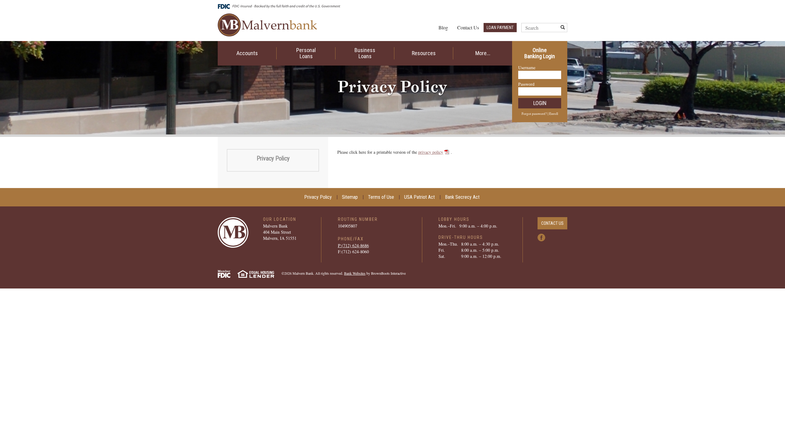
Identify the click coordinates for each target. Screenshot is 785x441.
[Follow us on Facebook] (541, 236)
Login (539, 103)
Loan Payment (500, 27)
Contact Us (468, 27)
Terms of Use (381, 197)
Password (526, 84)
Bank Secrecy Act (462, 197)
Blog (443, 27)
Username (526, 67)
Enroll (553, 113)
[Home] (267, 24)
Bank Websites (355, 273)
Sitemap (350, 197)
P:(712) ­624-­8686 (353, 245)
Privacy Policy (273, 158)
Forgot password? (534, 113)
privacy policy (430, 152)
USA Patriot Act (419, 197)
